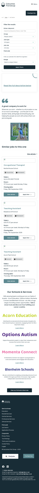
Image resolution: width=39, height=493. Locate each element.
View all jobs (31, 154)
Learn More (19, 328)
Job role (6, 45)
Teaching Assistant (12, 208)
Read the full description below (17, 85)
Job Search (5, 427)
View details (11, 194)
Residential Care (7, 414)
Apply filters (19, 67)
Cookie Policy (6, 444)
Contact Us (31, 13)
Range (6, 59)
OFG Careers (8, 4)
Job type (6, 39)
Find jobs (12, 456)
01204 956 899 (8, 470)
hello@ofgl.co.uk (24, 472)
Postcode (7, 51)
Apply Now (26, 194)
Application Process (8, 430)
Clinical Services (6, 421)
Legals (4, 446)
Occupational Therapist (14, 165)
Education (5, 411)
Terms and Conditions (8, 441)
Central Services (7, 416)
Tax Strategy (6, 438)
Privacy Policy (6, 436)
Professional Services (8, 419)
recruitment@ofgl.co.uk (24, 474)
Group (6, 34)
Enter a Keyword (9, 28)
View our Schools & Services (19, 390)
